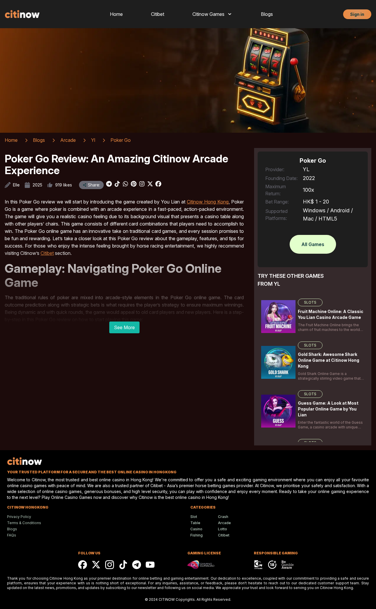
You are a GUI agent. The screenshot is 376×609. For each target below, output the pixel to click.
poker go (120, 140)
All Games (312, 244)
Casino (196, 529)
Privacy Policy (19, 516)
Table (195, 523)
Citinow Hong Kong (208, 202)
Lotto (222, 529)
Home (116, 14)
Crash (223, 516)
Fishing (196, 535)
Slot (193, 516)
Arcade (224, 523)
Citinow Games (208, 14)
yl (93, 140)
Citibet (157, 14)
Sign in (357, 14)
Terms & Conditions (24, 523)
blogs (39, 140)
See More (124, 327)
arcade (68, 140)
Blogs (267, 14)
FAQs (11, 535)
